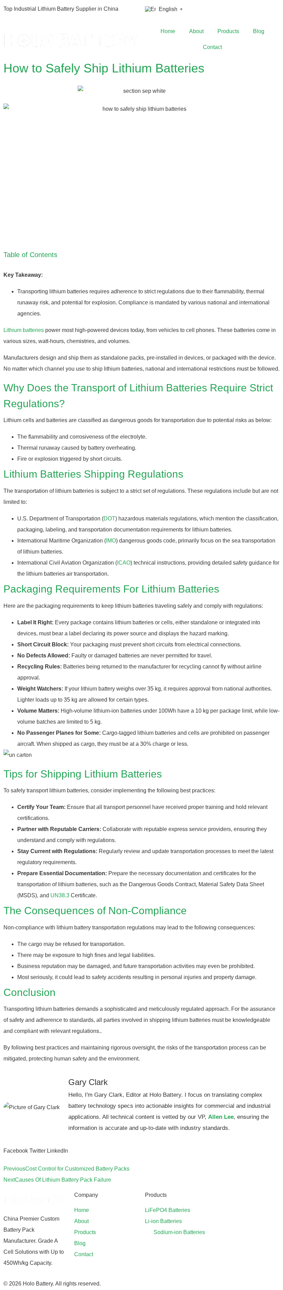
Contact (212, 47)
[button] (15, 1150)
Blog (258, 31)
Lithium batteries (23, 330)
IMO (111, 541)
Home (167, 31)
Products (228, 31)
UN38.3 (59, 895)
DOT (109, 518)
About (196, 31)
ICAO (123, 563)
